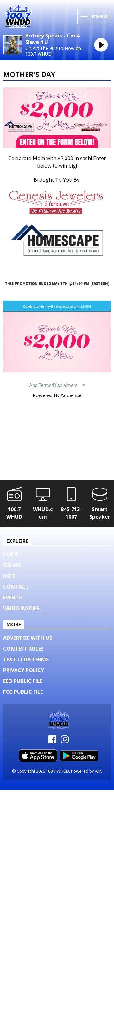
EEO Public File (22, 681)
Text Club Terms (26, 659)
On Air (12, 565)
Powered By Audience (57, 395)
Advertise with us (27, 637)
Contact (16, 586)
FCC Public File (23, 691)
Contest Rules (23, 648)
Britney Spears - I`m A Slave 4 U (52, 39)
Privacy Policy (23, 670)
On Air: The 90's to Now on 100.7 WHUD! (53, 51)
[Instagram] (65, 741)
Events (12, 597)
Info (9, 575)
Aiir (98, 771)
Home (10, 554)
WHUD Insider (21, 608)
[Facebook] (52, 741)
